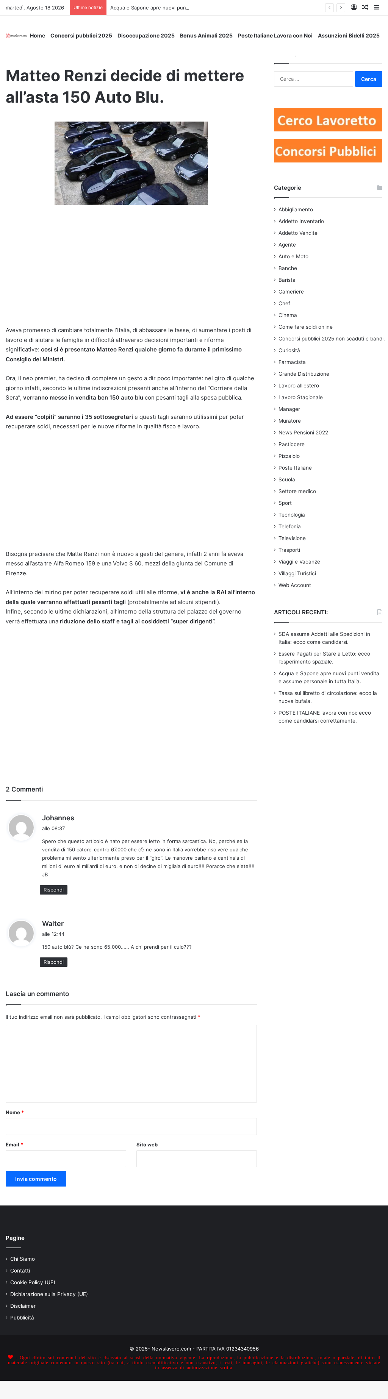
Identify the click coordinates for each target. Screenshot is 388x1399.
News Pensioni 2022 (303, 432)
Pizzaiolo (289, 456)
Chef (284, 303)
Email (14, 1144)
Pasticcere (291, 444)
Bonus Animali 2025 (206, 35)
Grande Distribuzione (303, 374)
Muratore (289, 421)
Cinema (287, 315)
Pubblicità (22, 1318)
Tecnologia (291, 515)
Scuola (286, 479)
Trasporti (289, 550)
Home (37, 35)
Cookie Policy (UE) (32, 1282)
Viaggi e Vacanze (299, 562)
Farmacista (292, 362)
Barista (287, 280)
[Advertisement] (131, 270)
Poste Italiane (295, 468)
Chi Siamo (22, 1259)
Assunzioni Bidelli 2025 (349, 35)
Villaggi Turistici (297, 573)
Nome (15, 1112)
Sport (285, 503)
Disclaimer (23, 1306)
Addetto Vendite (298, 233)
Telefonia (289, 526)
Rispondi (54, 890)
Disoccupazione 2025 (146, 35)
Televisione (292, 538)
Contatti (20, 1271)
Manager (289, 409)
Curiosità (289, 350)
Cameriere (291, 292)
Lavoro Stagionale (300, 397)
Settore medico (297, 491)
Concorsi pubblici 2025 (81, 35)
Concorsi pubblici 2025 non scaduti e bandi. (331, 339)
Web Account (294, 585)
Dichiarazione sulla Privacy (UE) (49, 1294)
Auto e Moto (293, 256)
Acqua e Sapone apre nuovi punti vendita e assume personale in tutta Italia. (199, 8)
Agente (287, 245)
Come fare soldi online (305, 327)
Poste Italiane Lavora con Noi (275, 35)
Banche (287, 268)
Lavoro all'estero (298, 386)
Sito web (147, 1144)
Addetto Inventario (301, 221)
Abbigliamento (295, 209)
